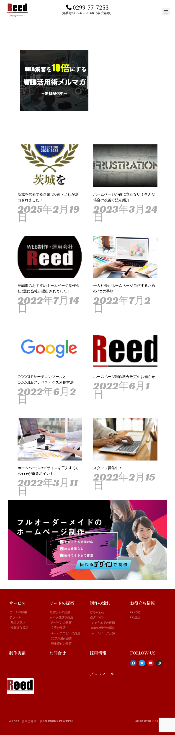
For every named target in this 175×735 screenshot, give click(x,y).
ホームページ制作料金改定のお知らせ (124, 377)
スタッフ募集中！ (107, 468)
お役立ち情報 (142, 603)
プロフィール (102, 674)
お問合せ (57, 653)
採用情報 (98, 653)
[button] (166, 11)
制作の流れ (100, 603)
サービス (17, 603)
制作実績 (17, 653)
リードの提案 (61, 603)
